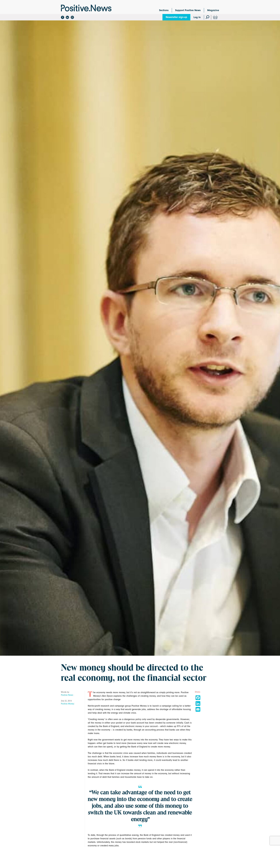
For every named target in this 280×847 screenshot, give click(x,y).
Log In (197, 17)
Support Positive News (188, 10)
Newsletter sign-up (176, 17)
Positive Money (67, 703)
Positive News (67, 695)
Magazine (213, 10)
